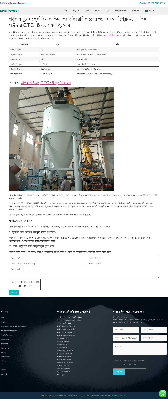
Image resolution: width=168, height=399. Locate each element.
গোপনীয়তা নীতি (122, 395)
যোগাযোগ (135, 10)
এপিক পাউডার (30, 82)
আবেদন (97, 10)
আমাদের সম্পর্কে (120, 10)
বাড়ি (65, 10)
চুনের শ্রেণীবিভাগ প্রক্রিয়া (113, 35)
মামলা (87, 10)
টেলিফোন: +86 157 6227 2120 (152, 3)
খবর (108, 10)
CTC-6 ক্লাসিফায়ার (55, 82)
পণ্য (75, 10)
